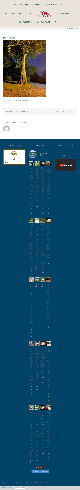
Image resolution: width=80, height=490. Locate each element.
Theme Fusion (44, 483)
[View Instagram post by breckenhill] (32, 164)
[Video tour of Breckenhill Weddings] (66, 165)
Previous (73, 28)
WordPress (37, 483)
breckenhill (8, 100)
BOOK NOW (7, 487)
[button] (56, 22)
